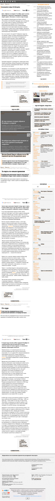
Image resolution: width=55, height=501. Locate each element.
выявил (3, 357)
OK (27, 498)
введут (14, 272)
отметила (10, 226)
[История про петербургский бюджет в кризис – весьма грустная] (36, 137)
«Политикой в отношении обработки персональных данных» (27, 496)
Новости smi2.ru (43, 90)
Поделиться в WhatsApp (8, 1)
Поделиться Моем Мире (3, 1)
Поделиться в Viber (10, 1)
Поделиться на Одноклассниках (6, 1)
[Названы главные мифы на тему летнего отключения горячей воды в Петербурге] (36, 254)
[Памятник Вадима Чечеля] (36, 197)
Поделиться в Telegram (12, 1)
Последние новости (43, 4)
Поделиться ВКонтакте (1, 1)
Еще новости (43, 79)
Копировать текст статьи (15, 1)
